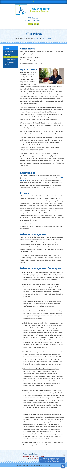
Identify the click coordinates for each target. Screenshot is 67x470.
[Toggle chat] (63, 466)
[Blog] (38, 24)
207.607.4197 (33, 17)
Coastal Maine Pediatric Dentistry (25, 38)
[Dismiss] (64, 455)
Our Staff (7, 54)
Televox (43, 465)
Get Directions (33, 18)
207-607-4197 (35, 458)
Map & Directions (9, 62)
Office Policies (9, 57)
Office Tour (8, 64)
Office (40, 38)
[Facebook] (29, 24)
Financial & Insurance (10, 59)
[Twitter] (35, 24)
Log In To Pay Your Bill (33, 20)
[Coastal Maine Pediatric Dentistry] (33, 10)
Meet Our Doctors (10, 51)
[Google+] (32, 24)
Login (48, 465)
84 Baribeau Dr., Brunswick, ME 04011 (33, 456)
